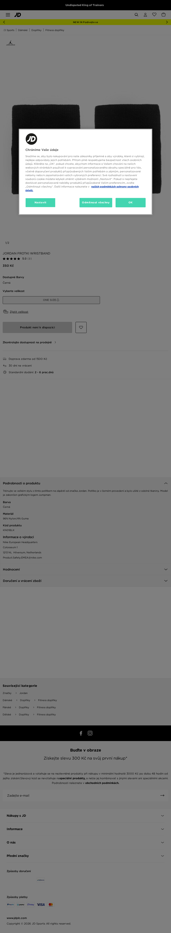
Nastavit (41, 202)
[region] (85, 172)
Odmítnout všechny (96, 202)
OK (130, 202)
